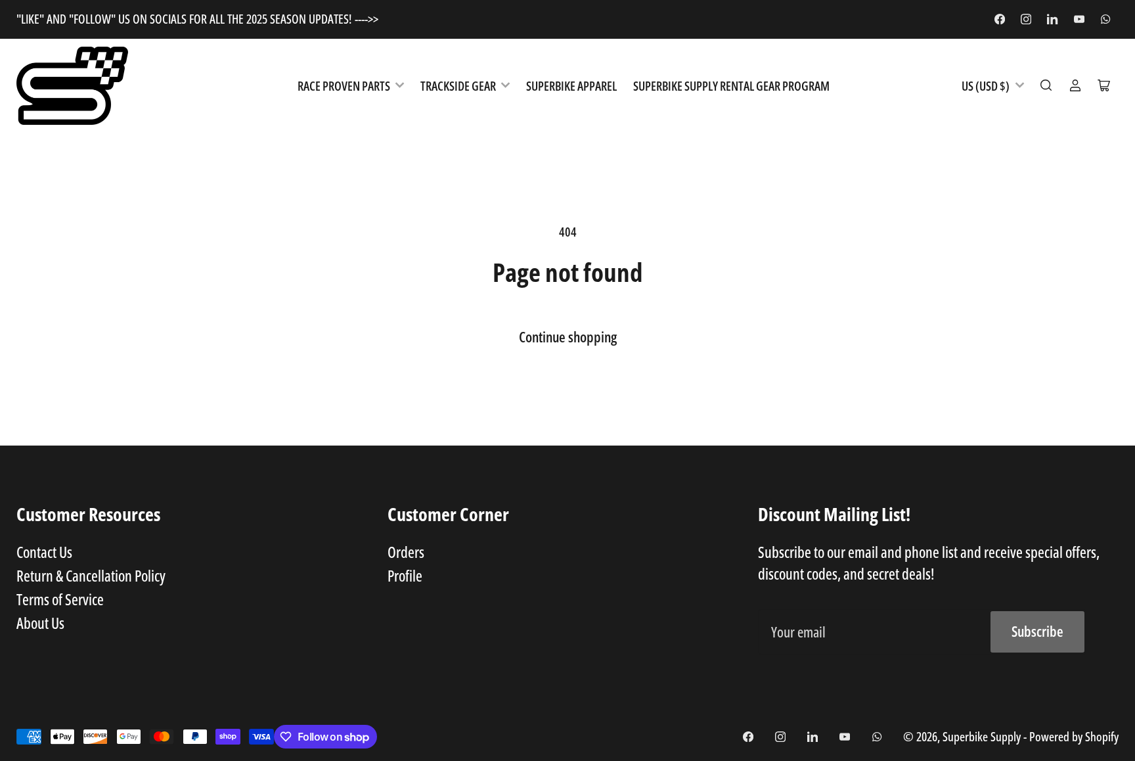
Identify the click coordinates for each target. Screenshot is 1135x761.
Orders (406, 552)
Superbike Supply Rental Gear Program (731, 86)
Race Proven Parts (344, 86)
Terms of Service (60, 599)
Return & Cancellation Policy (91, 575)
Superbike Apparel (571, 86)
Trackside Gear (458, 86)
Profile (405, 575)
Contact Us (44, 552)
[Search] (1046, 85)
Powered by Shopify (1074, 736)
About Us (40, 623)
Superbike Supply (983, 736)
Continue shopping (568, 336)
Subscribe (1037, 631)
